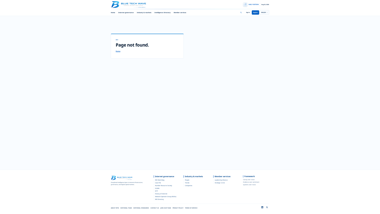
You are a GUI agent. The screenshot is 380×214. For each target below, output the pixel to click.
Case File (158, 183)
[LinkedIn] (262, 207)
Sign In (248, 12)
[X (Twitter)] (267, 207)
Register (255, 12)
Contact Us (154, 208)
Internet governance (126, 12)
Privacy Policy (178, 208)
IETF (156, 191)
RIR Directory (159, 199)
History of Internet (161, 194)
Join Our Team (165, 208)
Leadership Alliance (221, 180)
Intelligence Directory (162, 12)
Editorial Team (126, 208)
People (187, 180)
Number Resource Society (163, 185)
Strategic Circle (220, 183)
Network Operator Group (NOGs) (165, 196)
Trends (187, 183)
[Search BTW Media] (241, 12)
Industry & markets (144, 12)
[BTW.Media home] (128, 4)
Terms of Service (191, 208)
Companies (188, 185)
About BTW (115, 208)
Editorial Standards (141, 208)
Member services (180, 12)
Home (113, 12)
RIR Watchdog (159, 180)
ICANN (157, 188)
